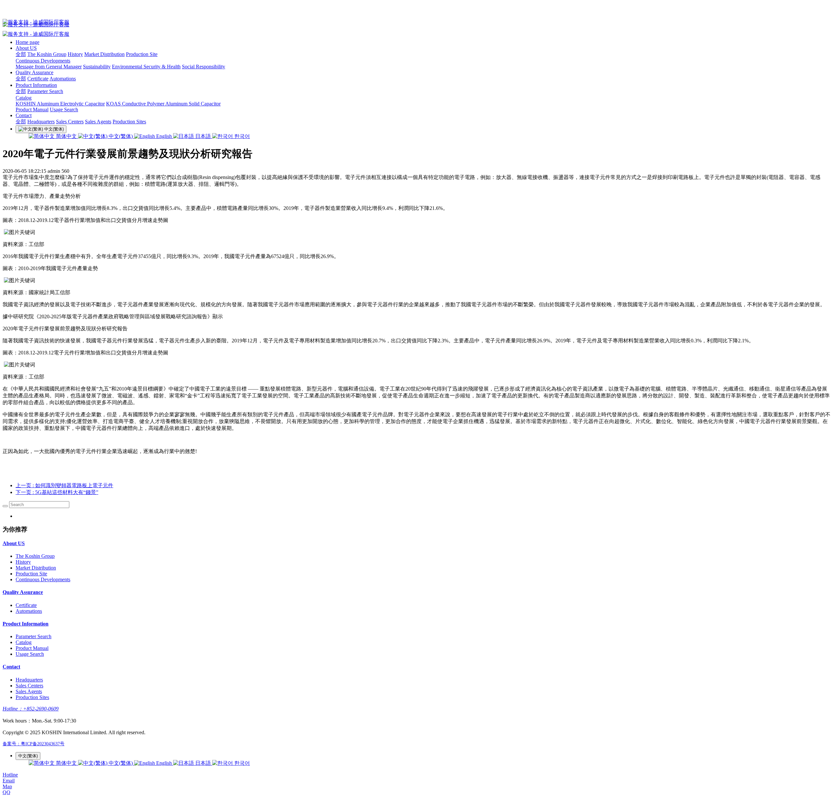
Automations (62, 78)
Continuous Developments (43, 60)
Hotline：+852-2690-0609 (31, 708)
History (75, 54)
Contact (24, 115)
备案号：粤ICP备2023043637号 (33, 743)
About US (26, 48)
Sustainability (97, 66)
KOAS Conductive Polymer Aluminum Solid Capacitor (163, 103)
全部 (21, 54)
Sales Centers (70, 121)
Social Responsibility (203, 66)
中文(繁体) (120, 136)
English (164, 136)
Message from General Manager (49, 66)
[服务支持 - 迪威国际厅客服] (416, 22)
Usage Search (64, 109)
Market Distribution (104, 54)
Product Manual (32, 109)
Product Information (36, 85)
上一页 (64, 485)
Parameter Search (45, 91)
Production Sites (129, 121)
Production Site (141, 54)
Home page (27, 42)
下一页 (57, 492)
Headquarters (41, 121)
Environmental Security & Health (146, 66)
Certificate (37, 78)
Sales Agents (98, 121)
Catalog (24, 98)
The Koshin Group (46, 54)
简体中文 (66, 136)
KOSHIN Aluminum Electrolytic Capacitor (60, 103)
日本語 (203, 136)
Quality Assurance (34, 72)
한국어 (241, 136)
